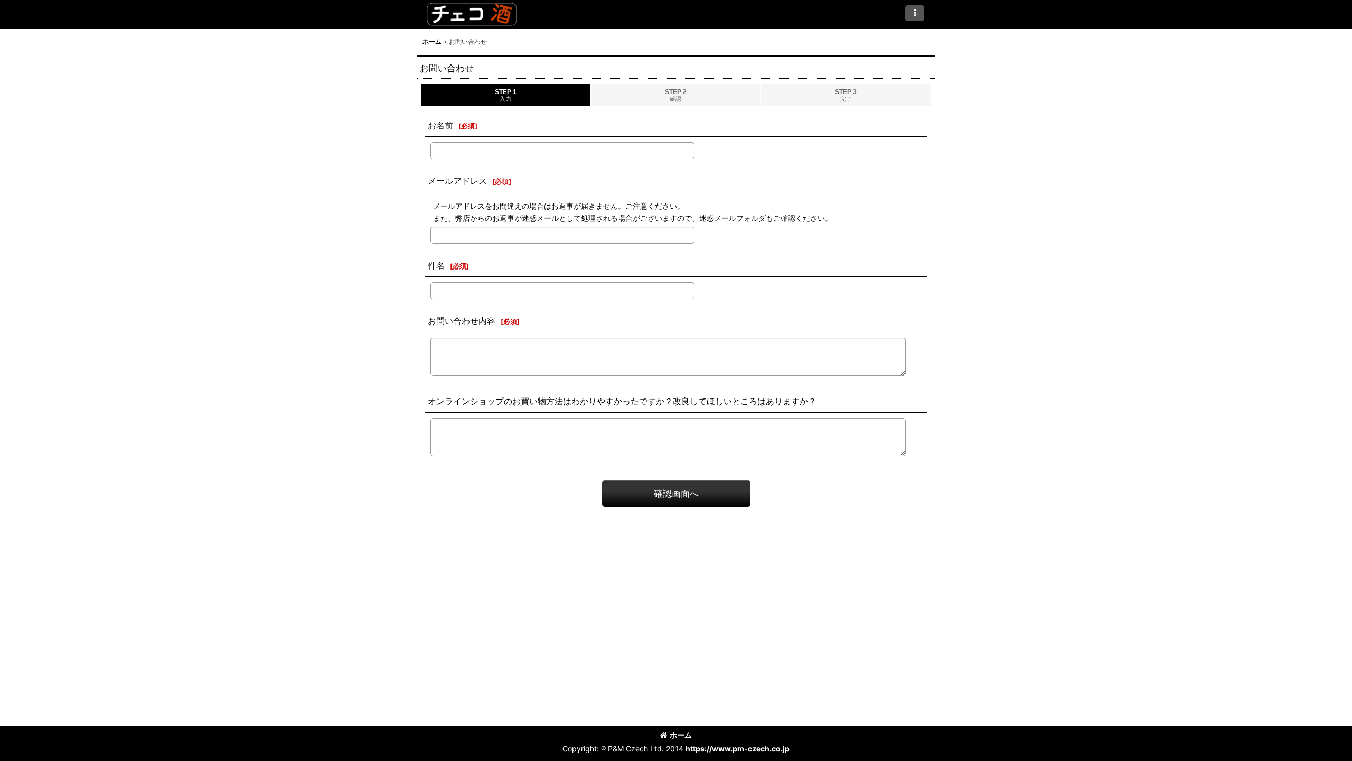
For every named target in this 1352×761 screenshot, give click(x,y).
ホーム (681, 734)
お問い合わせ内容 (461, 320)
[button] (914, 13)
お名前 (440, 125)
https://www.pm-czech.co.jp (738, 748)
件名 (436, 265)
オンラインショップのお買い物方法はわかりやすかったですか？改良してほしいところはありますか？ (622, 401)
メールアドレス (457, 180)
